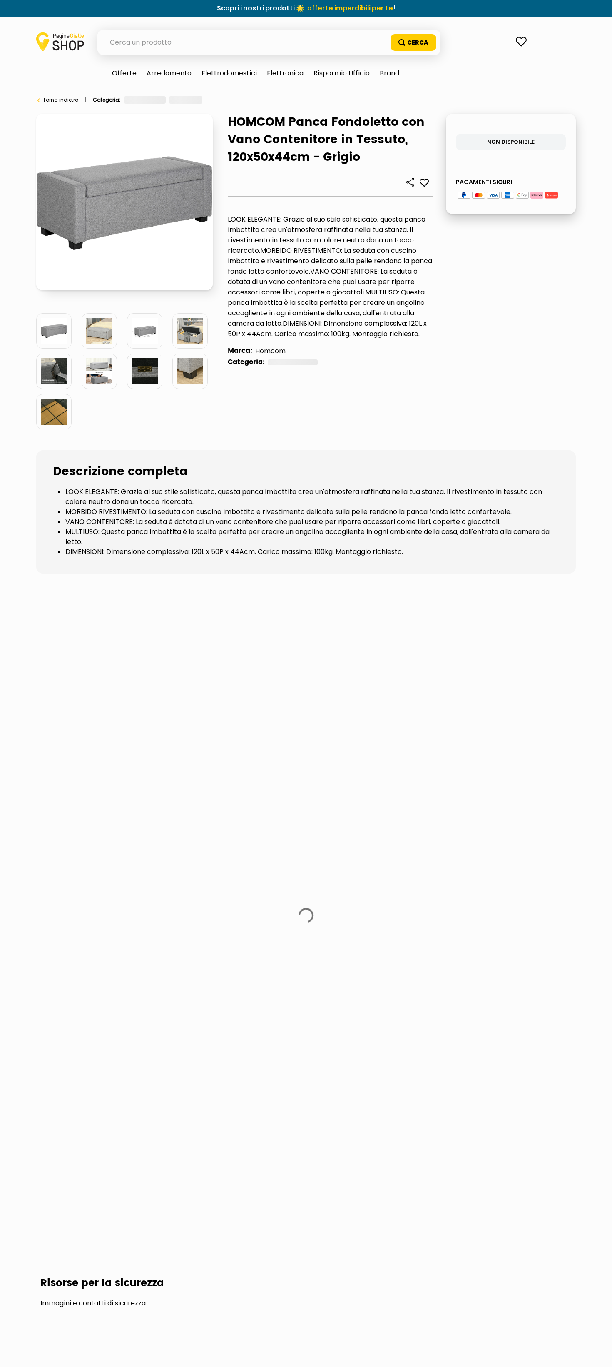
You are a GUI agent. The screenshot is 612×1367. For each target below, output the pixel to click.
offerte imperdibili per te (350, 8)
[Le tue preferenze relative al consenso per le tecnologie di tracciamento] (597, 1352)
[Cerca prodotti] (413, 42)
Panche (262, 99)
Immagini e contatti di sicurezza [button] (93, 643)
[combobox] (268, 42)
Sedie (61, 706)
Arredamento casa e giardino (162, 99)
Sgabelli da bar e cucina (142, 706)
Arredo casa (226, 99)
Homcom (270, 351)
